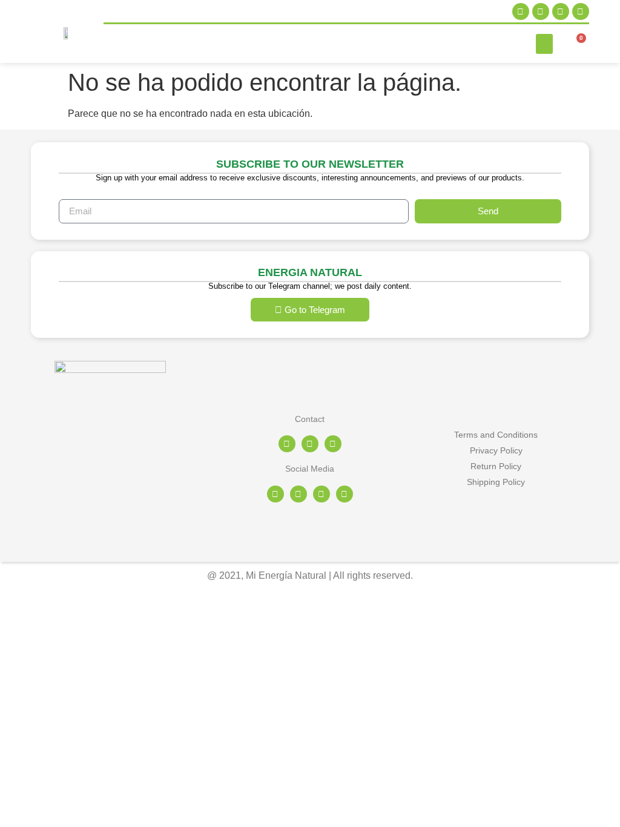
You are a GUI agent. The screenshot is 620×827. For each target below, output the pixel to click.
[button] (544, 44)
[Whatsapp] (333, 443)
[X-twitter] (560, 11)
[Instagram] (520, 11)
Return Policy (495, 466)
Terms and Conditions (496, 435)
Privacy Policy (496, 450)
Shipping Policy (496, 482)
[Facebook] (540, 11)
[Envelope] (310, 443)
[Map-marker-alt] (287, 443)
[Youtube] (580, 11)
